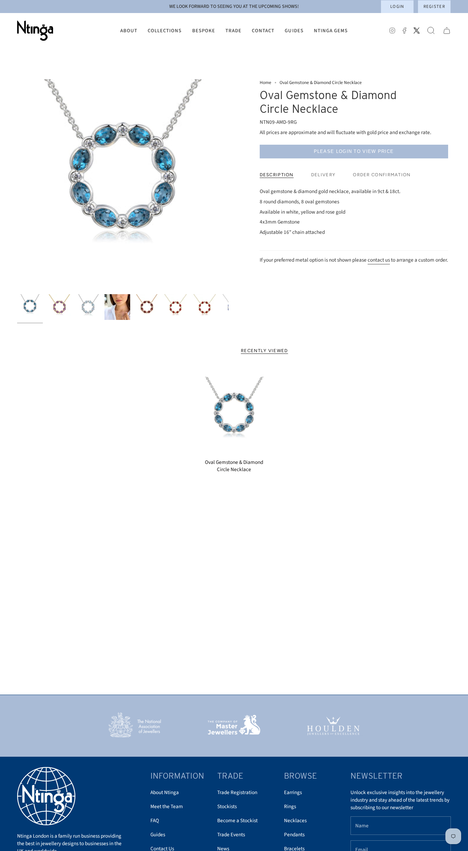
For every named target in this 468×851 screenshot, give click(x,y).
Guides (157, 834)
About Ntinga (164, 792)
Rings (290, 806)
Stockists (227, 806)
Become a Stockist (237, 820)
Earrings (293, 792)
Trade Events (231, 834)
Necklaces (295, 820)
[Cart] (447, 30)
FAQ (154, 820)
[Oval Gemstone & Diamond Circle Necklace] (234, 416)
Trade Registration (237, 792)
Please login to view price (354, 151)
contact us (379, 260)
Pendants (294, 834)
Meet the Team (166, 806)
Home (265, 82)
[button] (129, 30)
